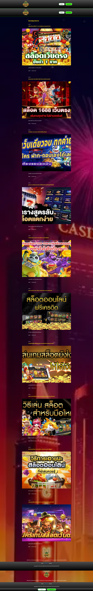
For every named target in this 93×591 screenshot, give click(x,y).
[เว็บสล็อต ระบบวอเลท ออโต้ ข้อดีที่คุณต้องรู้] (46, 152)
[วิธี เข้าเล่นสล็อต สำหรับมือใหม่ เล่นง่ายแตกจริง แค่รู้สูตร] (46, 470)
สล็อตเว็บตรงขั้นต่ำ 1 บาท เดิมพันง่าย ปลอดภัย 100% (39, 26)
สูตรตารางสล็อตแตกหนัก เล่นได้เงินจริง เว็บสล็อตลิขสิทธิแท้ (41, 185)
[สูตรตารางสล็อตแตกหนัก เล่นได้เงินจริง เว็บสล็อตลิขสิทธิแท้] (46, 205)
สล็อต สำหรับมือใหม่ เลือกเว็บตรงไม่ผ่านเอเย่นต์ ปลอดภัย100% (41, 396)
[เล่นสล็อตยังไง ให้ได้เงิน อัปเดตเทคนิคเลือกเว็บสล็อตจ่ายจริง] (46, 364)
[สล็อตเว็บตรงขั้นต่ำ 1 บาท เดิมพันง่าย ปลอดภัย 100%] (46, 47)
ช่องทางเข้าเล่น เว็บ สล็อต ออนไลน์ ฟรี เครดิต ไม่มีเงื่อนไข (40, 290)
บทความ (29, 24)
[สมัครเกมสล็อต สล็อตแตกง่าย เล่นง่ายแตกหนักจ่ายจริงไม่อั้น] (46, 522)
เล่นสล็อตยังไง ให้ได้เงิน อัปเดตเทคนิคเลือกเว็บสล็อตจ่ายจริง (41, 343)
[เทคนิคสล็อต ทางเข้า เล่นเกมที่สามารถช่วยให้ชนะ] (46, 258)
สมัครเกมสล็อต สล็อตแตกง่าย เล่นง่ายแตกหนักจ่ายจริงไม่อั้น (41, 502)
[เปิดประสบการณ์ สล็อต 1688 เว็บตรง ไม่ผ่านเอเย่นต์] (46, 99)
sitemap (50, 563)
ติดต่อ (42, 563)
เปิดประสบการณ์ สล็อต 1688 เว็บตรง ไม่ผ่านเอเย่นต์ (39, 79)
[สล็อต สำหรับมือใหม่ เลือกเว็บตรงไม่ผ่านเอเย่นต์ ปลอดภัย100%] (46, 417)
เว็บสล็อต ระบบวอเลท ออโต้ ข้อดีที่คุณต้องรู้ (37, 132)
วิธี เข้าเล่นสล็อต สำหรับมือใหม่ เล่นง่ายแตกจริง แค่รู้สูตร (40, 449)
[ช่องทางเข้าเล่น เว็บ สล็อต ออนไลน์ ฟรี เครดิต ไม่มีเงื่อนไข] (46, 311)
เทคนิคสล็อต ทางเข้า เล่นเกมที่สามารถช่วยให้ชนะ (38, 237)
